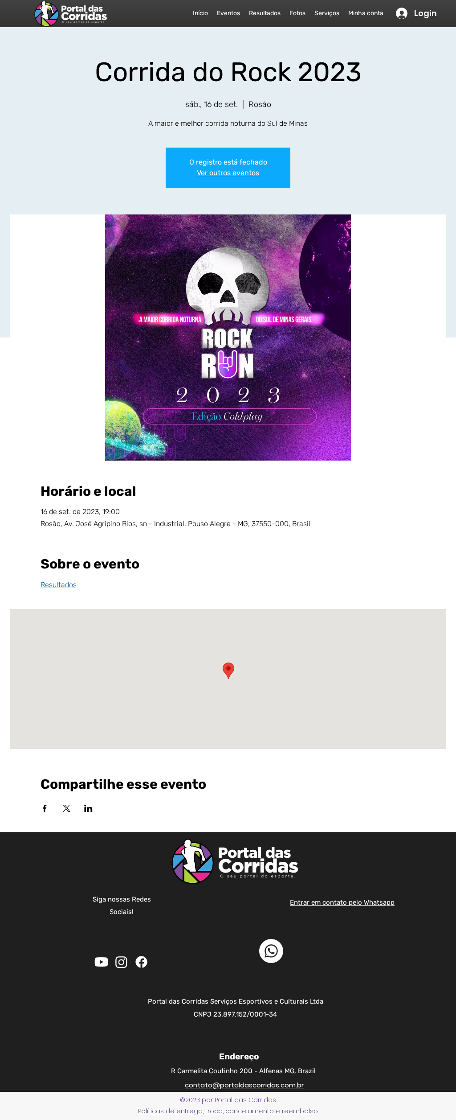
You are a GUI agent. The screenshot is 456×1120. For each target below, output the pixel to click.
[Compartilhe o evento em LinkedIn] (88, 808)
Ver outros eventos (228, 173)
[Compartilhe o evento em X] (66, 808)
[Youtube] (101, 962)
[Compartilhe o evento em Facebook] (45, 808)
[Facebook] (141, 962)
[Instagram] (121, 962)
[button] (228, 1111)
